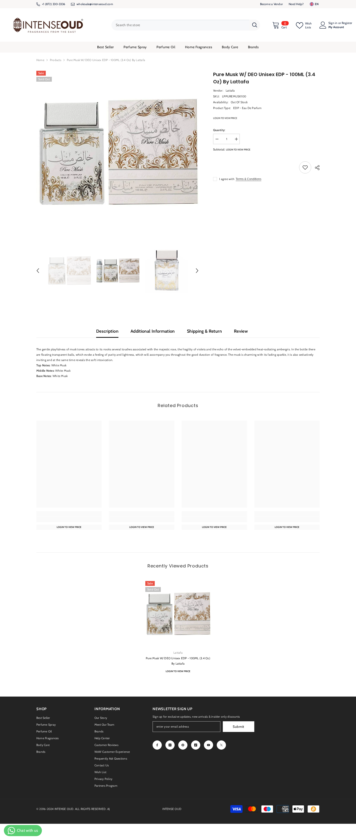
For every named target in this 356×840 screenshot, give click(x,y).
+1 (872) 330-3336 (53, 4)
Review (241, 331)
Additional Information (153, 331)
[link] (69, 519)
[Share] (315, 167)
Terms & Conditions (248, 179)
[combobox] (180, 25)
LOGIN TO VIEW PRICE (225, 118)
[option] (117, 152)
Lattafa (230, 90)
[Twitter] (221, 745)
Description (107, 331)
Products (55, 60)
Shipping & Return (204, 331)
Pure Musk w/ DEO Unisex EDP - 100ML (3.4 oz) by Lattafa (178, 660)
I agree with (226, 179)
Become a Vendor (271, 4)
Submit (238, 726)
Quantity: (219, 130)
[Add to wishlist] (305, 167)
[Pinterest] (182, 745)
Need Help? (296, 4)
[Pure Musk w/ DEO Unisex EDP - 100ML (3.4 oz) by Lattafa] (178, 613)
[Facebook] (157, 745)
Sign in (333, 23)
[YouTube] (208, 745)
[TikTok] (195, 745)
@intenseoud (98, 4)
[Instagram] (170, 745)
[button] (37, 270)
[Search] (185, 25)
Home (40, 60)
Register (347, 23)
